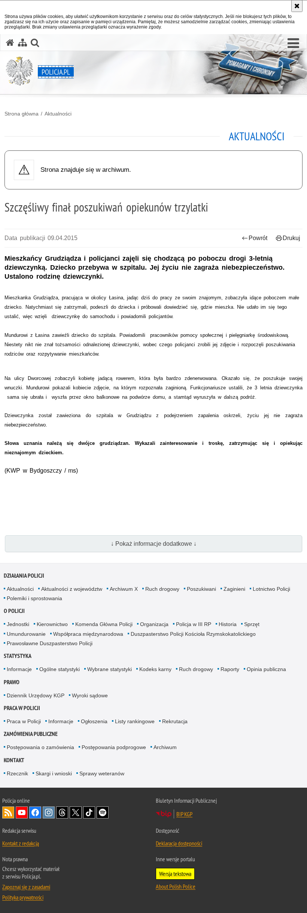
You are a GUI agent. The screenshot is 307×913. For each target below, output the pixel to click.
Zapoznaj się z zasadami (26, 886)
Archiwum (165, 747)
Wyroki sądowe (90, 695)
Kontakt (14, 760)
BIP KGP (184, 814)
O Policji (14, 611)
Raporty (230, 669)
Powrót (258, 238)
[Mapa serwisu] (22, 42)
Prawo (11, 682)
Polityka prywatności (22, 897)
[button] (293, 43)
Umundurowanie (26, 634)
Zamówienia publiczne (31, 734)
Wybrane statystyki (109, 669)
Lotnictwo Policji (271, 589)
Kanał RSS (8, 812)
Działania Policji (24, 576)
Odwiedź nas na (22, 812)
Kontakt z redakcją (20, 843)
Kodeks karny (155, 669)
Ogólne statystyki (59, 669)
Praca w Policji (22, 708)
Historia (228, 624)
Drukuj (291, 238)
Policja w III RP (193, 624)
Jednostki (18, 624)
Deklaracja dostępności (179, 843)
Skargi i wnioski (54, 773)
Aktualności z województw (71, 589)
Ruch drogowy (162, 589)
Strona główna (21, 114)
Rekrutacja (175, 721)
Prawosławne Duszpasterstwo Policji (49, 643)
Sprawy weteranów (101, 773)
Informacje (19, 669)
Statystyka (17, 656)
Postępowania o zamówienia (40, 747)
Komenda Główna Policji (104, 624)
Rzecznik (17, 773)
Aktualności (58, 114)
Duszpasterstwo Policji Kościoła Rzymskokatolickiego (193, 634)
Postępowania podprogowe (114, 747)
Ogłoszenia (94, 721)
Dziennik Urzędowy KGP (35, 695)
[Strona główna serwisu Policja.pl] (10, 42)
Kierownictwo (52, 624)
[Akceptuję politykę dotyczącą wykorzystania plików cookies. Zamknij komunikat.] (297, 6)
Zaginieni (234, 589)
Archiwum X (124, 589)
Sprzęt (251, 624)
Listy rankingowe (135, 721)
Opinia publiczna (266, 669)
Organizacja (154, 624)
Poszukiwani (201, 589)
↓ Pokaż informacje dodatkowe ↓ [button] (154, 544)
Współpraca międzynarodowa (88, 634)
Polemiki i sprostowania (34, 598)
